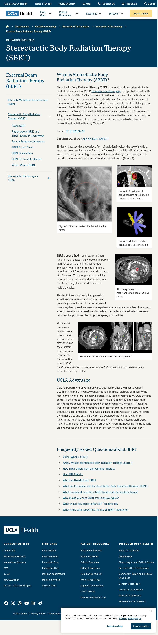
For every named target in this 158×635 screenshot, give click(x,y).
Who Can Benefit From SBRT (79, 480)
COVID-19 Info (88, 591)
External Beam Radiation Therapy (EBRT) (28, 31)
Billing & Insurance (90, 567)
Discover (114, 13)
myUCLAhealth (67, 3)
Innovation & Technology (109, 26)
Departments (22, 26)
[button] (16, 3)
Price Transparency (90, 579)
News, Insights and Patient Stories (136, 562)
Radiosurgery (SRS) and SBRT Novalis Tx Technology (28, 133)
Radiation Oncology (45, 26)
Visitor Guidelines (89, 556)
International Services (15, 562)
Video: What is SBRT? (75, 456)
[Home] (7, 26)
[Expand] (49, 178)
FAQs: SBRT (19, 125)
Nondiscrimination (58, 613)
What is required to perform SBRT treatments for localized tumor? (100, 491)
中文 (6, 567)
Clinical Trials (49, 585)
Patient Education (90, 562)
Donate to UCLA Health (131, 589)
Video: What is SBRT (23, 164)
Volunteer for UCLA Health (132, 601)
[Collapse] (49, 116)
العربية (7, 573)
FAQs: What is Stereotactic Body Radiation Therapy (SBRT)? (97, 462)
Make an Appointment (53, 573)
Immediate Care (50, 562)
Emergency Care (50, 567)
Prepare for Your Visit (91, 550)
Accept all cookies (141, 626)
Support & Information (92, 585)
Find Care (42, 13)
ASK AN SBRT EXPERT (95, 138)
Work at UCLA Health (130, 595)
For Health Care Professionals (134, 567)
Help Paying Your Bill (91, 573)
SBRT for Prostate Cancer (26, 158)
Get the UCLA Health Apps (17, 585)
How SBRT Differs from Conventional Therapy (89, 468)
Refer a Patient (43, 3)
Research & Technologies (75, 26)
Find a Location (50, 556)
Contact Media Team (129, 583)
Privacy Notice (38, 613)
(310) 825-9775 (75, 131)
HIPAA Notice (20, 613)
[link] (6, 603)
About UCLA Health (129, 550)
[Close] (150, 611)
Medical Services (51, 579)
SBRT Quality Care (22, 153)
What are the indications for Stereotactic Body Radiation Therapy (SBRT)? (105, 485)
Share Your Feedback (15, 556)
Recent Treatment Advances (28, 141)
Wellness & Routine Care (93, 597)
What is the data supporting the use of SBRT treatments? (96, 509)
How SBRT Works (73, 474)
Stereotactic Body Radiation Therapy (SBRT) (24, 116)
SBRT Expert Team (22, 147)
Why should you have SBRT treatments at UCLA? (91, 497)
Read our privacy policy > (130, 618)
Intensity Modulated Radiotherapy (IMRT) (28, 101)
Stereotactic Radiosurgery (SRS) (23, 178)
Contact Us (109, 3)
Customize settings (114, 626)
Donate (86, 3)
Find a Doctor (141, 13)
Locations (91, 13)
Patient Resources (65, 13)
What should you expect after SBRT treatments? (90, 503)
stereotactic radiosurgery (106, 91)
